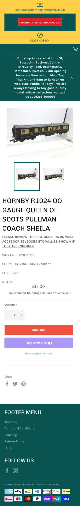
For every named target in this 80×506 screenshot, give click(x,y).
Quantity (10, 304)
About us (10, 422)
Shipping (33, 293)
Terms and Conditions (19, 428)
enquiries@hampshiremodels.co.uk (40, 10)
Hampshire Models (25, 484)
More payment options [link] (39, 353)
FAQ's (8, 448)
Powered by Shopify (48, 484)
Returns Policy (14, 441)
